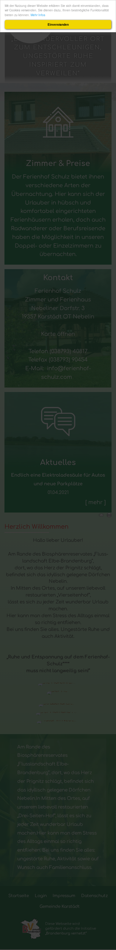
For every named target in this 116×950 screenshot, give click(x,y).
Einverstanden (58, 24)
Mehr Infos (38, 15)
